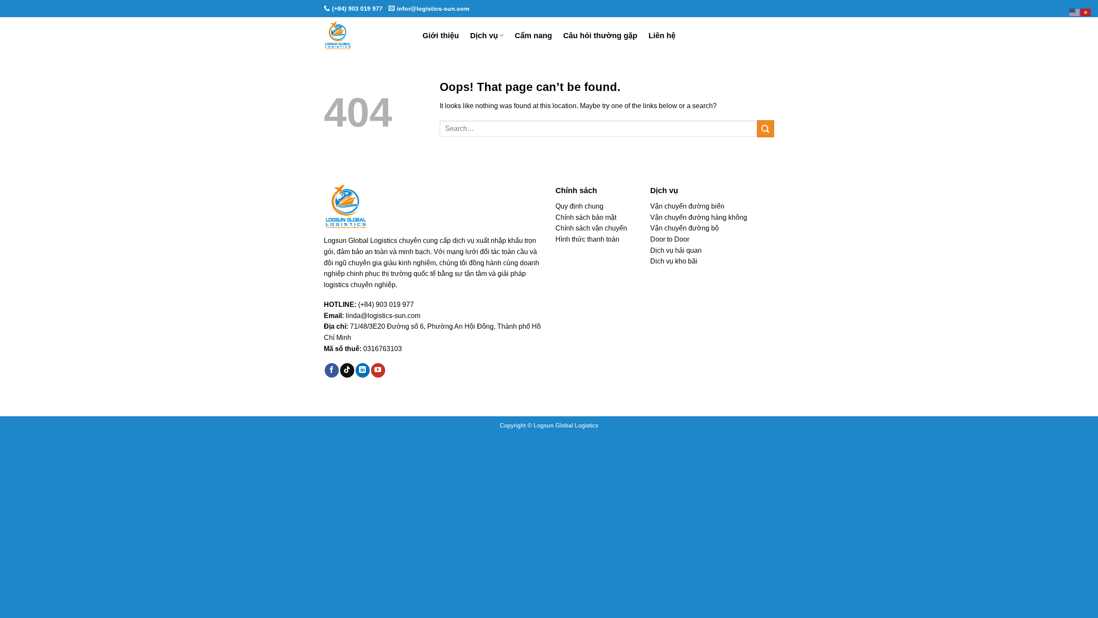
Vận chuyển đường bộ (684, 228)
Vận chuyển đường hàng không (698, 217)
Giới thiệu (440, 35)
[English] (1074, 11)
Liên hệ (662, 35)
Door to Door (669, 239)
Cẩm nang (533, 35)
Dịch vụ (484, 35)
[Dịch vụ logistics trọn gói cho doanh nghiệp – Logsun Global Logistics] (367, 35)
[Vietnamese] (1086, 11)
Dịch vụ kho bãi (673, 261)
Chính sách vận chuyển (591, 228)
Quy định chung (579, 206)
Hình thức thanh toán (587, 239)
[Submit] (765, 128)
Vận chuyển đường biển (687, 206)
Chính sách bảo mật (585, 217)
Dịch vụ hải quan (676, 250)
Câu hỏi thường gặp (600, 35)
